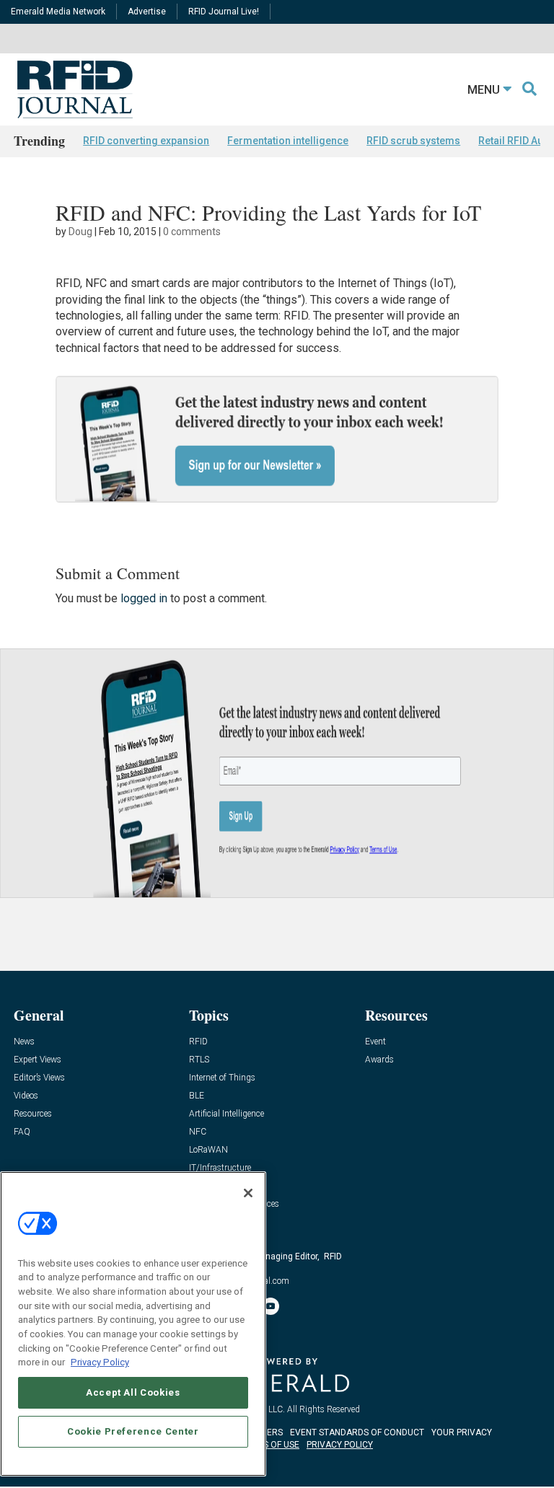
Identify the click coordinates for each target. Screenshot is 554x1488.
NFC (197, 1132)
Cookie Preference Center (133, 1431)
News (24, 1042)
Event (375, 1042)
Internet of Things (222, 1078)
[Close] (248, 1193)
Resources (33, 1114)
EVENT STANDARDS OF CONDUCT (357, 1432)
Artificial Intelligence (226, 1114)
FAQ (22, 1132)
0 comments (192, 231)
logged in (143, 598)
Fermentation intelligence (287, 140)
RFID (198, 1042)
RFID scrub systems (413, 140)
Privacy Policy (100, 1362)
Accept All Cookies (133, 1392)
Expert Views (37, 1060)
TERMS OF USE (269, 1445)
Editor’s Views (39, 1078)
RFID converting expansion (146, 140)
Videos (26, 1096)
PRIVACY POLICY (340, 1445)
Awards (379, 1060)
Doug (80, 231)
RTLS (199, 1060)
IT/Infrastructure (220, 1168)
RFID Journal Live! (223, 11)
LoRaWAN (208, 1150)
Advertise (147, 11)
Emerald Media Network (58, 11)
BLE (196, 1096)
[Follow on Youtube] (270, 1306)
